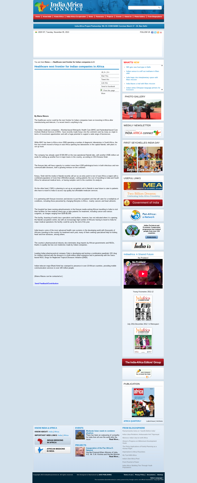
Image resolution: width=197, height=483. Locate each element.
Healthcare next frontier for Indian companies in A (73, 62)
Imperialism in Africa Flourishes (133, 452)
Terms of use (128, 474)
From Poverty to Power (130, 462)
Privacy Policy (140, 474)
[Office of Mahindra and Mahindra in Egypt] (54, 56)
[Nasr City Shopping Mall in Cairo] (97, 56)
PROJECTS (80, 445)
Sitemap (160, 474)
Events (79, 428)
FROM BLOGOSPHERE (133, 428)
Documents (151, 474)
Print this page (108, 90)
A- (105, 72)
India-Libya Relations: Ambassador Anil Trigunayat (140, 434)
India (51, 432)
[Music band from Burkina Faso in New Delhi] (140, 56)
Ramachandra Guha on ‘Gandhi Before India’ (138, 431)
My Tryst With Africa (129, 455)
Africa (56, 432)
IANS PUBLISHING (105, 474)
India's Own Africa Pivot (130, 459)
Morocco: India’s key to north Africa (135, 438)
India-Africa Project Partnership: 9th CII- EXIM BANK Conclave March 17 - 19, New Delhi (105, 26)
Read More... (114, 439)
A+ (108, 72)
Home (47, 62)
